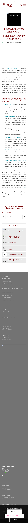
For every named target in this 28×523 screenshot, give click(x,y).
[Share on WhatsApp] (14, 217)
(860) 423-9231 (7, 278)
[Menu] (24, 5)
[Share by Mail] (4, 217)
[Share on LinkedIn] (17, 217)
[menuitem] (20, 5)
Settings (14, 519)
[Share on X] (10, 217)
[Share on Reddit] (20, 217)
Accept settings (14, 511)
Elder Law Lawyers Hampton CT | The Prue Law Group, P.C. (14, 207)
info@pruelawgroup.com (7, 283)
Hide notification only (14, 515)
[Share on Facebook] (7, 217)
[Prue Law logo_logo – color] (11, 5)
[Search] (20, 5)
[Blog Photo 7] (14, 19)
